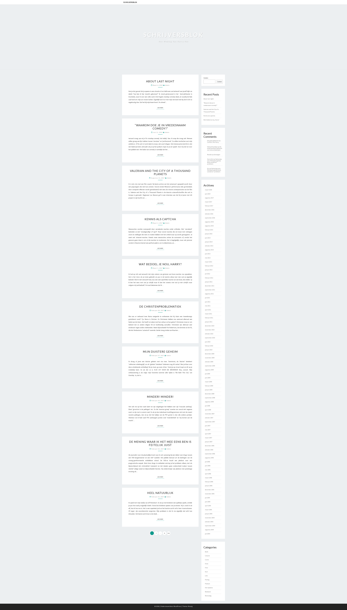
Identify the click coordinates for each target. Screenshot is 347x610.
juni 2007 (207, 426)
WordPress (177, 606)
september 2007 (210, 422)
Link (206, 576)
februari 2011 (209, 318)
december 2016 (209, 210)
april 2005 (208, 506)
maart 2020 (208, 190)
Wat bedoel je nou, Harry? (160, 264)
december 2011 (209, 286)
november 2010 (209, 330)
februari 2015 (209, 230)
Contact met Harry (213, 142)
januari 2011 (208, 322)
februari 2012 (209, 278)
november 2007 (209, 414)
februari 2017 (209, 206)
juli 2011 (207, 298)
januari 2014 (208, 242)
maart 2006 (208, 478)
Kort (206, 572)
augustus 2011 (209, 294)
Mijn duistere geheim (160, 351)
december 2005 (209, 490)
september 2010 (210, 338)
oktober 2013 (209, 246)
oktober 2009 (209, 362)
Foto (206, 568)
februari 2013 (209, 266)
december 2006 (209, 446)
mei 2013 (207, 258)
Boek (206, 552)
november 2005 (209, 494)
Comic (207, 560)
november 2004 (209, 518)
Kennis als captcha (160, 219)
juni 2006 (207, 466)
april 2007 (208, 434)
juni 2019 (207, 194)
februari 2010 (209, 346)
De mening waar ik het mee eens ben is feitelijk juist (160, 443)
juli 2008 (207, 406)
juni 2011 (207, 302)
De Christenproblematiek (160, 306)
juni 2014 (207, 238)
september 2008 (210, 398)
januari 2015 (208, 234)
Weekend (208, 592)
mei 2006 (207, 470)
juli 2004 (207, 534)
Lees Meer (160, 107)
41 (164, 533)
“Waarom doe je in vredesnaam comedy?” (160, 127)
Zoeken (206, 78)
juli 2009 (207, 374)
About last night (160, 81)
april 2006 (208, 474)
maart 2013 (208, 262)
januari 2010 (208, 350)
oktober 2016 (209, 214)
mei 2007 (207, 430)
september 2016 (210, 218)
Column (207, 556)
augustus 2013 (209, 250)
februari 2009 (209, 386)
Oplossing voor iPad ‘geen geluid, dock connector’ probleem (214, 161)
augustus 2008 (209, 402)
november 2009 (209, 358)
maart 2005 (208, 510)
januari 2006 (208, 486)
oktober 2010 (209, 334)
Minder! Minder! (160, 396)
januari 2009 (208, 390)
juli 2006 (207, 462)
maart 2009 (208, 382)
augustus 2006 (209, 458)
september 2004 (210, 526)
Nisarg (190, 606)
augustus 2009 (209, 370)
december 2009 (209, 354)
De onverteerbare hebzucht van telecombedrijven (214, 148)
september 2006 (210, 454)
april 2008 (208, 410)
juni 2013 (207, 254)
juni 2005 (207, 502)
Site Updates (209, 588)
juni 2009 (207, 378)
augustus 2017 (209, 198)
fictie (206, 564)
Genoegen (217, 154)
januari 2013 (208, 270)
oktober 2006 (209, 450)
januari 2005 (208, 514)
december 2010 (209, 326)
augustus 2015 (209, 226)
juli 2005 (207, 498)
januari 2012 (208, 282)
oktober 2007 (209, 418)
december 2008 (209, 394)
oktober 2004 (209, 522)
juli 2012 (207, 274)
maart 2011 (208, 314)
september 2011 (210, 290)
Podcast (207, 584)
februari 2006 (209, 482)
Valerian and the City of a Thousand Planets (160, 172)
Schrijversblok (130, 2)
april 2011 (208, 310)
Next (169, 533)
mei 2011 (207, 306)
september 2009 (210, 366)
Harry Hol (210, 159)
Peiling (207, 580)
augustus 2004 (209, 530)
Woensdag (208, 596)
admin (167, 85)
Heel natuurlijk (160, 492)
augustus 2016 (209, 222)
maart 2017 (208, 202)
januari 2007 (208, 442)
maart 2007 (208, 438)
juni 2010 (207, 342)
